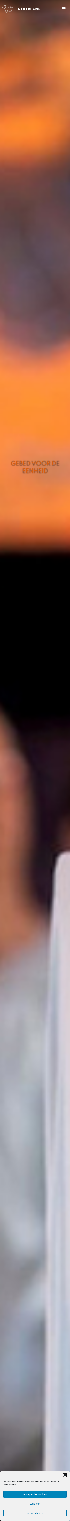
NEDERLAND (29, 9)
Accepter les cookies (35, 1494)
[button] (65, 1475)
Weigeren (35, 1503)
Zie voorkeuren (35, 1513)
